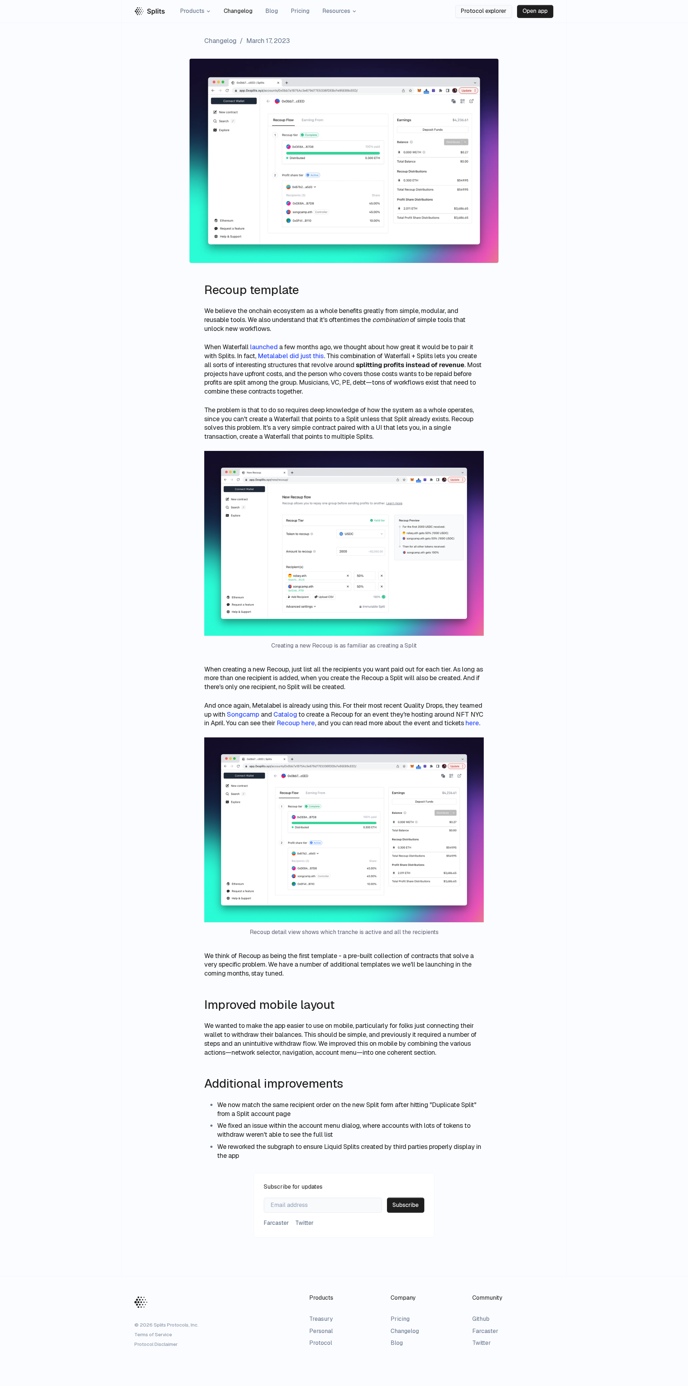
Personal (321, 1331)
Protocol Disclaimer (156, 1344)
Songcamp (243, 714)
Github (480, 1319)
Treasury (321, 1319)
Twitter (481, 1343)
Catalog (285, 714)
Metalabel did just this (291, 356)
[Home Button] (140, 1302)
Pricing (300, 11)
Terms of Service (153, 1334)
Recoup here (296, 723)
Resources (336, 11)
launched (264, 347)
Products (192, 11)
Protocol (320, 1343)
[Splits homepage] (150, 11)
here (472, 723)
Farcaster (485, 1331)
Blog (272, 11)
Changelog (238, 11)
